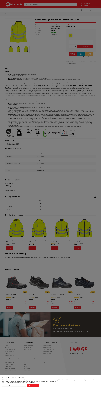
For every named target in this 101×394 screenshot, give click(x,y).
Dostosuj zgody (21, 385)
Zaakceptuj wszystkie (33, 385)
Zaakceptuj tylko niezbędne (9, 385)
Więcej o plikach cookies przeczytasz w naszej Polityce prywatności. (18, 382)
